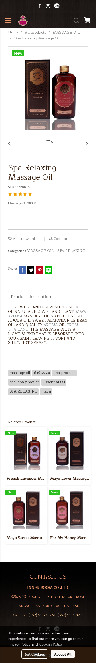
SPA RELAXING (71, 251)
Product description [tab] (31, 297)
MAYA (81, 312)
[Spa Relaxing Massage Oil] (48, 90)
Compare (61, 239)
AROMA (15, 316)
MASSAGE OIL (41, 251)
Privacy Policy (19, 644)
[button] (74, 21)
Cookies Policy (50, 644)
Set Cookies (35, 654)
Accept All (62, 654)
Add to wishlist (25, 239)
